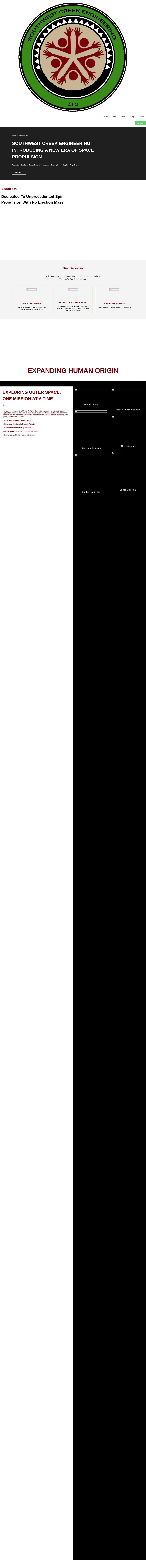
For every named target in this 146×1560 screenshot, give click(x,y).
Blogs (132, 117)
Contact (141, 117)
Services (123, 117)
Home (105, 117)
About (114, 117)
